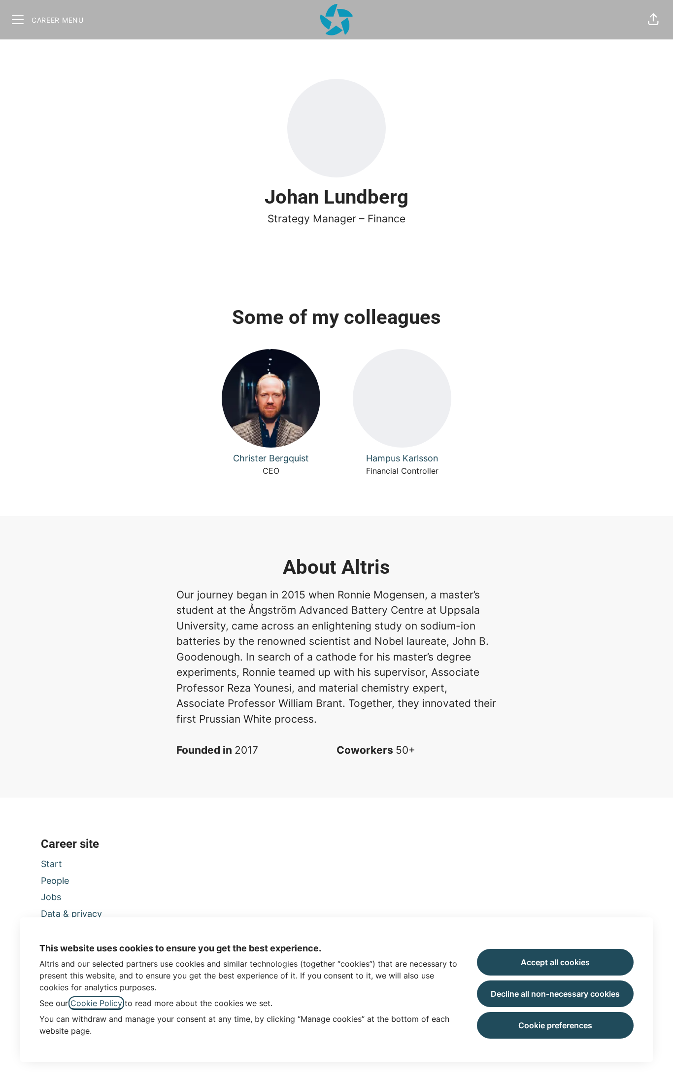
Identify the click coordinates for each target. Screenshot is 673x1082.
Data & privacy (71, 913)
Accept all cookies (555, 962)
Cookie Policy (96, 1003)
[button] (653, 20)
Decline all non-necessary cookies (555, 994)
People (55, 880)
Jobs (51, 897)
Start (51, 864)
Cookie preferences (555, 1025)
